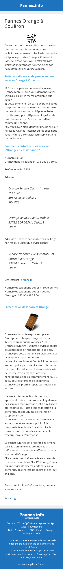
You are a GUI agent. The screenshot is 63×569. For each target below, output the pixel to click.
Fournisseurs (35, 526)
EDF (32, 529)
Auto (23, 526)
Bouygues (28, 533)
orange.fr (26, 280)
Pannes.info (31, 5)
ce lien (19, 489)
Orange (12, 498)
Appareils (44, 523)
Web (19, 523)
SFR (38, 533)
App (53, 523)
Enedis (39, 529)
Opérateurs (30, 523)
